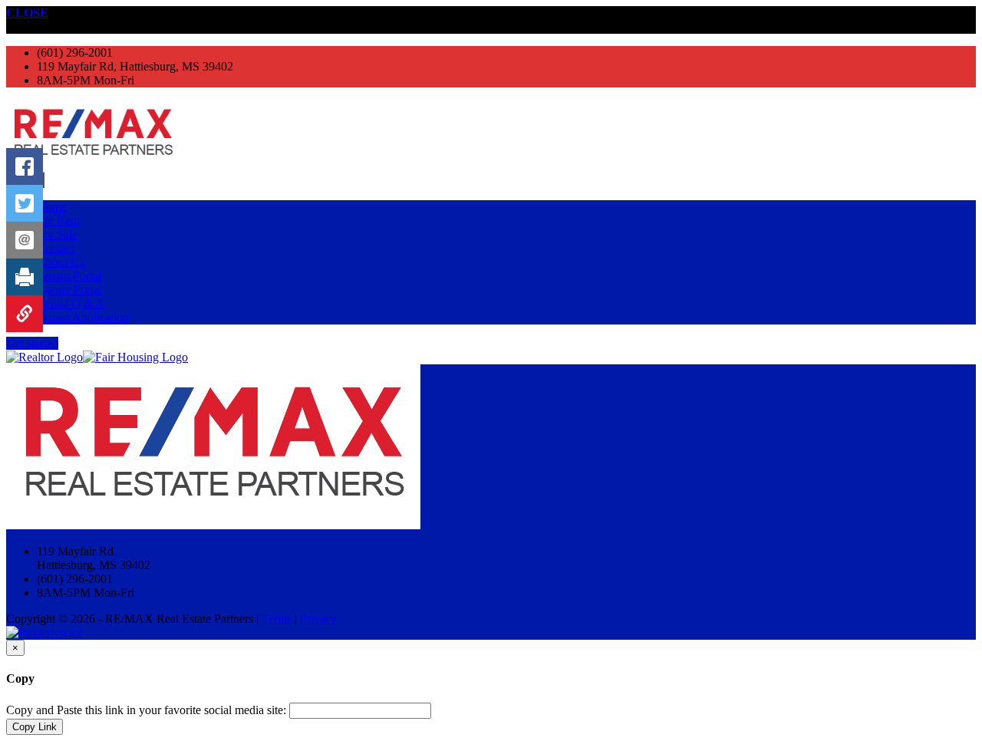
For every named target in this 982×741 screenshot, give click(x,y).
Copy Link (34, 727)
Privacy (318, 618)
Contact (55, 248)
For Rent (58, 220)
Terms (277, 618)
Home (52, 206)
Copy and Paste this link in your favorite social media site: (146, 709)
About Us (60, 261)
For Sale (57, 234)
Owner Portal (69, 289)
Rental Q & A (70, 303)
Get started (32, 343)
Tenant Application (83, 317)
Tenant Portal (69, 275)
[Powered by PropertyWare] (45, 632)
